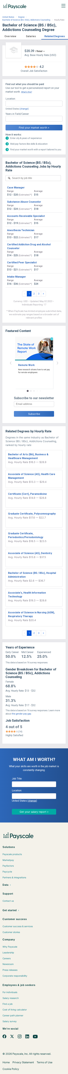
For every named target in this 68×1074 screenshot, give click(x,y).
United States (8, 17)
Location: (10, 98)
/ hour (39, 51)
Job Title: (17, 778)
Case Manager (16, 187)
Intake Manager (16, 276)
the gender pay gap (21, 713)
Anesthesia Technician (20, 230)
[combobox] (34, 103)
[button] (10, 36)
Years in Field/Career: (17, 113)
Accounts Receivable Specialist (26, 216)
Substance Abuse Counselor (24, 201)
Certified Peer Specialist (22, 262)
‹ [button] (10, 362)
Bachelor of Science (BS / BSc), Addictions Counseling (26, 20)
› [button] (57, 362)
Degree (21, 17)
